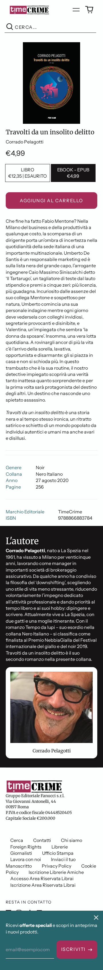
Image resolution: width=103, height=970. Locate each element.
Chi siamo (71, 840)
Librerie (60, 847)
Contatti (42, 840)
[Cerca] (10, 27)
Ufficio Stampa (58, 853)
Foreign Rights (25, 847)
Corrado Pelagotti (24, 142)
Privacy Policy (56, 866)
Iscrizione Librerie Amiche (56, 872)
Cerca (16, 840)
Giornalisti (21, 853)
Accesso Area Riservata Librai (42, 878)
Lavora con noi (25, 859)
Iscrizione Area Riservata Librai (43, 885)
